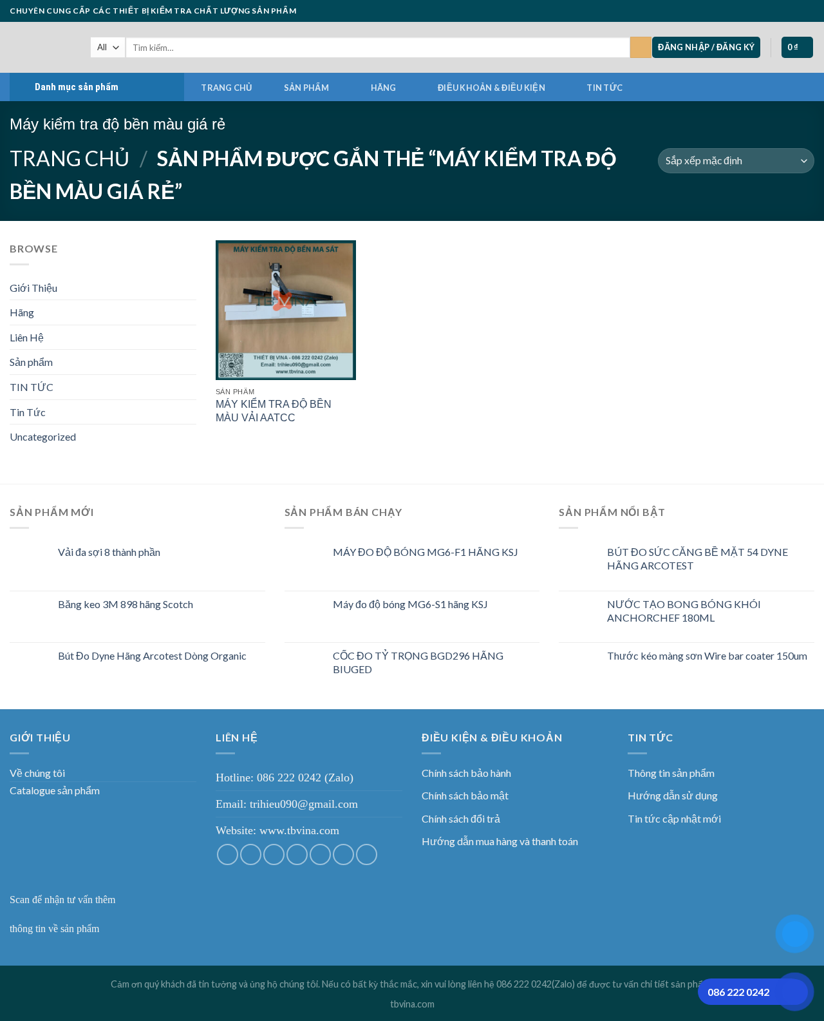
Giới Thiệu (33, 287)
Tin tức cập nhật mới (674, 818)
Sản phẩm (306, 87)
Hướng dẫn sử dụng (673, 795)
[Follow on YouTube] (808, 10)
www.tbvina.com (299, 830)
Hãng (384, 87)
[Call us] (783, 10)
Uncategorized (43, 436)
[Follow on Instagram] (746, 10)
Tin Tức (28, 412)
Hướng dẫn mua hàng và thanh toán (500, 841)
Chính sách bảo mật (465, 795)
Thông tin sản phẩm (671, 773)
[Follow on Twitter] (759, 10)
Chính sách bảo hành (466, 773)
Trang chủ (226, 87)
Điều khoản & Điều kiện (491, 87)
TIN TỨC (604, 87)
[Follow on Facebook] (734, 10)
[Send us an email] (771, 10)
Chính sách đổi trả (461, 818)
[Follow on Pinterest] (796, 10)
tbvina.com (412, 1003)
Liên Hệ (27, 337)
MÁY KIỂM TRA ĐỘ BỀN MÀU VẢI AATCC (274, 411)
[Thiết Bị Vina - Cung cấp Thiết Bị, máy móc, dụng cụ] (40, 47)
